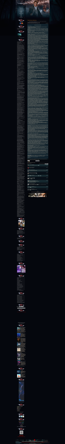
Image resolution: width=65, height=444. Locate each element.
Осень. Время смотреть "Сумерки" (20, 41)
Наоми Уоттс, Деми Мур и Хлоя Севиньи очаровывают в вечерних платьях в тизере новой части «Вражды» (20, 211)
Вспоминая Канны (18, 119)
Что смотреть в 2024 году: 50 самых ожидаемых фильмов (20, 204)
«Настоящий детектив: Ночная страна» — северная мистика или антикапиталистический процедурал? (21, 189)
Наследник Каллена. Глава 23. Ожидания (20, 302)
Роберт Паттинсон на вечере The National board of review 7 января (20, 78)
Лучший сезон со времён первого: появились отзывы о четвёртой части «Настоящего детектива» (20, 201)
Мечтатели (18, 288)
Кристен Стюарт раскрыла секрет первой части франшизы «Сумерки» (20, 160)
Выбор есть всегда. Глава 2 (19, 299)
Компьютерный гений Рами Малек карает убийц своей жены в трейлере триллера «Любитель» (20, 84)
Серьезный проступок (19, 289)
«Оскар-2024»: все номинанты (20, 184)
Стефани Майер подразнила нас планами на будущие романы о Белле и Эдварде (20, 48)
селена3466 (21, 426)
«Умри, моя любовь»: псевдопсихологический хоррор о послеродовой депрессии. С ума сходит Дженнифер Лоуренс (20, 65)
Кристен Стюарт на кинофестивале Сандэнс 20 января (20, 185)
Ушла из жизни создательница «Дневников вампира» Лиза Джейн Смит (21, 72)
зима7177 (19, 426)
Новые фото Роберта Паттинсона (20, 133)
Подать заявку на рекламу (21, 273)
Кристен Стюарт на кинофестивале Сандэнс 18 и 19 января (20, 188)
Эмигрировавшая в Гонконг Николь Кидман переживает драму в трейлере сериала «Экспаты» (21, 213)
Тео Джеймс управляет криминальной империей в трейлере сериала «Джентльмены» (20, 155)
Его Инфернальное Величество (20, 285)
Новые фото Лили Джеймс (19, 175)
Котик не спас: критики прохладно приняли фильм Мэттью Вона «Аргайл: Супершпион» (21, 176)
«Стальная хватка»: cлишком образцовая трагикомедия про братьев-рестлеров (20, 192)
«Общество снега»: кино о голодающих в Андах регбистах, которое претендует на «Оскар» (20, 191)
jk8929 (17, 426)
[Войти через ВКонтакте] (20, 23)
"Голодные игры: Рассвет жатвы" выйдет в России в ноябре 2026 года (21, 49)
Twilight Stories (18, 282)
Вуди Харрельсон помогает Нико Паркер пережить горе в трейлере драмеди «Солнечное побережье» (20, 186)
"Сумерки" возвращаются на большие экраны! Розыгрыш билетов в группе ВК (20, 45)
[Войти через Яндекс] (21, 23)
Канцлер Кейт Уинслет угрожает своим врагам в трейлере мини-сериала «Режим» (20, 173)
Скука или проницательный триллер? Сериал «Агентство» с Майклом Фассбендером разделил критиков (20, 86)
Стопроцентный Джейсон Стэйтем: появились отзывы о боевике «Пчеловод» (20, 196)
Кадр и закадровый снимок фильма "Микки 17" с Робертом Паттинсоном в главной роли (21, 92)
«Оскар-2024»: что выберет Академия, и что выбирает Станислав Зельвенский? (20, 141)
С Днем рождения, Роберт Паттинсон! (20, 68)
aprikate (25, 426)
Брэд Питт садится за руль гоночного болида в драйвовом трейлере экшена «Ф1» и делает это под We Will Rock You (21, 112)
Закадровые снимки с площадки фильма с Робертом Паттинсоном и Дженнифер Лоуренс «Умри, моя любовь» (21, 109)
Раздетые (18, 278)
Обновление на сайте (19, 42)
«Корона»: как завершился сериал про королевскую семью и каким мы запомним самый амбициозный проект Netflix (20, 215)
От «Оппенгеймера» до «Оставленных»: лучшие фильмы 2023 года (20, 208)
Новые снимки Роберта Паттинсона (20, 77)
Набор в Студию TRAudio (19, 230)
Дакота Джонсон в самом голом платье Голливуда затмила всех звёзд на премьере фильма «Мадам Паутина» (21, 169)
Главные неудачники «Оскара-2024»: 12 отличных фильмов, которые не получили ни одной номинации (21, 143)
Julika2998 (23, 426)
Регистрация (37, 192)
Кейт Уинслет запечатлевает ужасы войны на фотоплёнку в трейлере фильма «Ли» (21, 129)
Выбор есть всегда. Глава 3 (19, 298)
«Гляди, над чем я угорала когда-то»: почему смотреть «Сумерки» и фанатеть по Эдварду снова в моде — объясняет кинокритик (21, 58)
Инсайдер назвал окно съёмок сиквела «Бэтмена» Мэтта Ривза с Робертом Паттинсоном (20, 207)
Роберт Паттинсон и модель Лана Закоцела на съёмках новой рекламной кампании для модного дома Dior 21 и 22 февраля (21, 158)
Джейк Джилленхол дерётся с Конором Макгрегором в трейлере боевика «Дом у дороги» (20, 181)
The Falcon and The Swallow (19, 281)
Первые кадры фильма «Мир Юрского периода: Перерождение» (20, 103)
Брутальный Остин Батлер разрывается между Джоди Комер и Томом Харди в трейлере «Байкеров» (20, 148)
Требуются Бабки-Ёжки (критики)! (20, 231)
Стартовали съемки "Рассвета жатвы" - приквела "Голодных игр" (20, 62)
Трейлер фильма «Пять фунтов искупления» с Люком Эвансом (20, 120)
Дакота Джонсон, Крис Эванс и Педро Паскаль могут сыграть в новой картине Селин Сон (20, 170)
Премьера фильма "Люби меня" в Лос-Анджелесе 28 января (20, 75)
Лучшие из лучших (19, 256)
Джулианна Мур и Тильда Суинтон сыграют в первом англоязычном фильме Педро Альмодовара (21, 179)
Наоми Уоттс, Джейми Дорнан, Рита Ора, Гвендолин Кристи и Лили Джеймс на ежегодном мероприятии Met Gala (20, 127)
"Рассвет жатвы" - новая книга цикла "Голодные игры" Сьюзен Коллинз (20, 71)
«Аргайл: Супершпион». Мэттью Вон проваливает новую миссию (20, 165)
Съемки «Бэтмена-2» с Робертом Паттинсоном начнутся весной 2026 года (20, 61)
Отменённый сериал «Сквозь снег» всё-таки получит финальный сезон (20, 135)
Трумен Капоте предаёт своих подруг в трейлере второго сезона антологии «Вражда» (20, 203)
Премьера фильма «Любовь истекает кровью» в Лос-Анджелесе (20, 144)
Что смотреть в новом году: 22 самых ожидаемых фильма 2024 (20, 199)
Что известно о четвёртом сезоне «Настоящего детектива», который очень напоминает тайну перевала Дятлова (20, 209)
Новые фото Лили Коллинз (19, 101)
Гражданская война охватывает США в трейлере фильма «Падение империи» (20, 177)
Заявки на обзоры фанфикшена (20, 260)
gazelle (30, 157)
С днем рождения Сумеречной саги (20, 63)
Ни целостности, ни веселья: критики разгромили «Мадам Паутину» (20, 167)
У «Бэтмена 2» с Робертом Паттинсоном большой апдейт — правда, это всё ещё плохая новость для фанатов (20, 111)
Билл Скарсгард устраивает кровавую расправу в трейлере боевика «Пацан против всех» (21, 153)
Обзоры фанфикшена (19, 259)
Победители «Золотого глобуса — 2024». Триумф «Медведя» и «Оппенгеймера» (20, 200)
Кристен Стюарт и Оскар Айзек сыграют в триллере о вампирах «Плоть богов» (21, 128)
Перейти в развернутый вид (21, 323)
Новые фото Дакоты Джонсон (19, 174)
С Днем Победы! (18, 69)
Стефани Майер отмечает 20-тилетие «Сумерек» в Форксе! (20, 50)
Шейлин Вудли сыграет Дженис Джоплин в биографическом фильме (21, 104)
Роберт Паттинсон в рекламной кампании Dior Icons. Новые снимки (20, 95)
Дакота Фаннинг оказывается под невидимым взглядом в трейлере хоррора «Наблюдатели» (20, 149)
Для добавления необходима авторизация (21, 322)
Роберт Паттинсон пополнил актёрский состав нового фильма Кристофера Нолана (21, 85)
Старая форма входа (21, 24)
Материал (35, 172)
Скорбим (18, 134)
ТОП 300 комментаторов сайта (21, 37)
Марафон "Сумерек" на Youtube (20, 51)
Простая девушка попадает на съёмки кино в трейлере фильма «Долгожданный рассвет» (21, 172)
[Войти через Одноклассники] (22, 23)
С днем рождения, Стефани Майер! (20, 81)
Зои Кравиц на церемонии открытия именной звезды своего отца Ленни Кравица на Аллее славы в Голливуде (21, 136)
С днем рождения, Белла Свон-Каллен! (20, 102)
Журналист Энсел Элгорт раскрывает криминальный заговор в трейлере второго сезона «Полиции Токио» (20, 197)
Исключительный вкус (19, 277)
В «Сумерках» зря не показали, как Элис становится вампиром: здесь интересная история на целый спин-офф (20, 54)
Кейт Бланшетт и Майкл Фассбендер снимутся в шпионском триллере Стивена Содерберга (20, 183)
